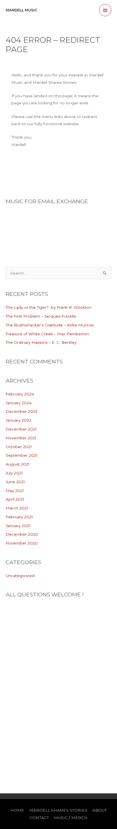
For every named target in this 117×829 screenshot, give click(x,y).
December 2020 (22, 534)
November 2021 (21, 438)
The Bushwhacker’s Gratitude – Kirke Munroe (50, 325)
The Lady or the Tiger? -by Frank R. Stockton (48, 307)
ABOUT (99, 810)
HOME (17, 810)
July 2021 (14, 473)
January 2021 (18, 525)
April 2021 (15, 499)
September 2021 (21, 455)
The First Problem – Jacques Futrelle (41, 316)
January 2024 (19, 403)
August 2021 (18, 464)
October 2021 (19, 446)
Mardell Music (21, 10)
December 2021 (21, 429)
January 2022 (18, 420)
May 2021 (15, 490)
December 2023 (21, 411)
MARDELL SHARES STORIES (58, 810)
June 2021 (15, 481)
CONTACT (39, 817)
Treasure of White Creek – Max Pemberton (47, 334)
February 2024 (20, 394)
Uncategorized (20, 575)
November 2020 (22, 543)
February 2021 (19, 517)
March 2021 (17, 508)
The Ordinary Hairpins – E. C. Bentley (41, 342)
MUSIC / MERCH (70, 817)
